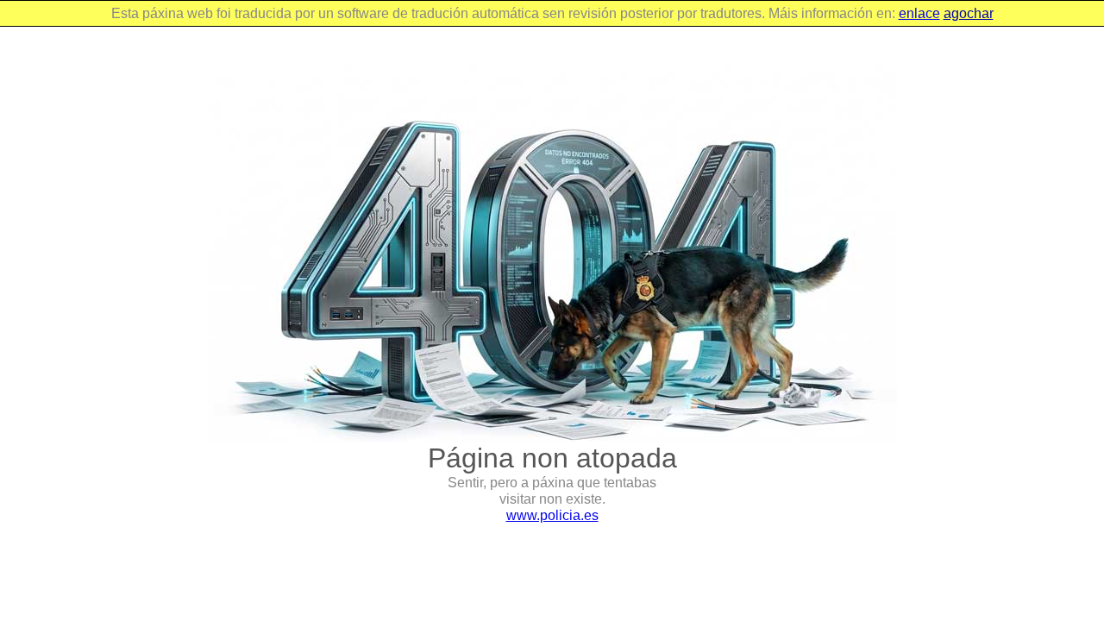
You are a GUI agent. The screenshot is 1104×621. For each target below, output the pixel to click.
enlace (919, 13)
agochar (969, 13)
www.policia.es (552, 515)
